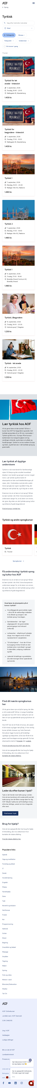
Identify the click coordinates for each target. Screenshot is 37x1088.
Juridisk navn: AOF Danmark (12, 1016)
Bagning (5, 943)
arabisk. (28, 741)
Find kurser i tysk (10, 813)
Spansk (4, 855)
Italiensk (5, 929)
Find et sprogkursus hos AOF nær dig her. (16, 746)
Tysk (3, 901)
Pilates (4, 887)
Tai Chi (4, 994)
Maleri (4, 966)
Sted (8, 28)
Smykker (5, 956)
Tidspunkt (7, 41)
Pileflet (4, 989)
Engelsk (5, 882)
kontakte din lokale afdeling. (11, 756)
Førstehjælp (6, 892)
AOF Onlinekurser (8, 1011)
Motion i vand (6, 980)
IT (3, 869)
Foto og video (7, 975)
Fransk (4, 915)
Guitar (4, 933)
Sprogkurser (17, 561)
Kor (3, 919)
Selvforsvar (6, 910)
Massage (5, 952)
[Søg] (5, 23)
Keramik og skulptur (9, 906)
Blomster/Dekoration (9, 984)
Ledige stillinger (7, 1040)
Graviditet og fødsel (9, 947)
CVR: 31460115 (7, 1021)
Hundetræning (7, 878)
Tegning (5, 961)
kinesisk (19, 741)
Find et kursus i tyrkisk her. (11, 509)
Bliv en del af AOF (8, 1050)
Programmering (7, 924)
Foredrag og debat (8, 864)
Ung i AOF (5, 1031)
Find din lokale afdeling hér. (11, 839)
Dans (4, 896)
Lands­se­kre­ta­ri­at (8, 1054)
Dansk (4, 873)
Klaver (4, 938)
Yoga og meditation (8, 859)
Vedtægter (6, 1035)
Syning (4, 970)
